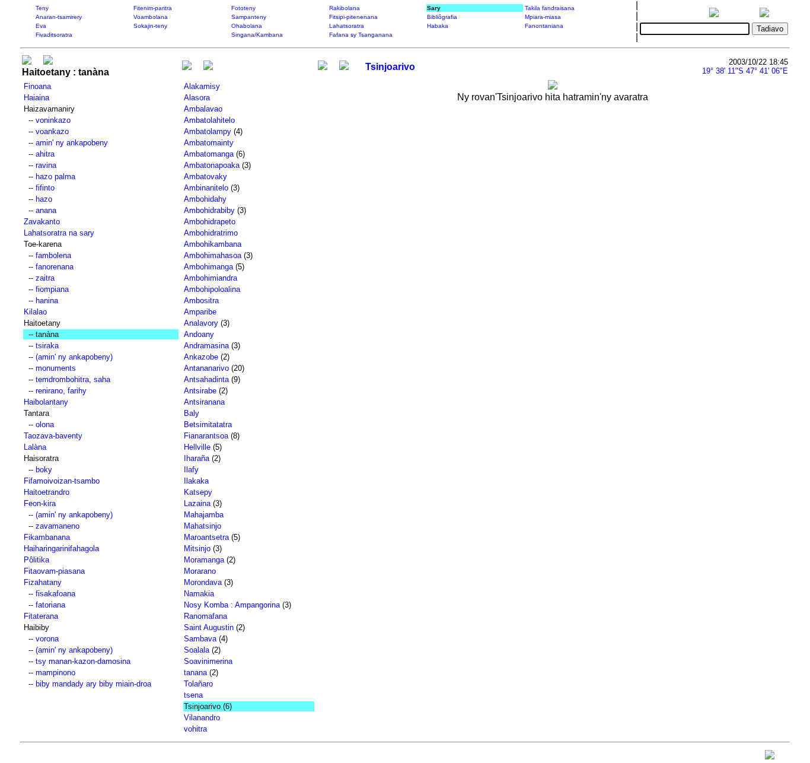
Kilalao (35, 311)
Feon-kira (40, 503)
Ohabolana (246, 26)
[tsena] (187, 67)
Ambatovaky (205, 176)
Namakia (199, 593)
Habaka (437, 26)
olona (45, 424)
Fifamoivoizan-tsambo (62, 480)
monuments (56, 368)
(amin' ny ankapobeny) (74, 356)
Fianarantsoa (206, 435)
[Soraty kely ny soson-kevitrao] (769, 757)
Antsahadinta (206, 379)
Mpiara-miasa (543, 17)
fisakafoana (55, 593)
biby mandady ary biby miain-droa (93, 683)
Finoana (37, 86)
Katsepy (198, 492)
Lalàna (35, 447)
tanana (195, 672)
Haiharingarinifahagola (61, 548)
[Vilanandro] (208, 67)
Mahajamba (204, 514)
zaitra (45, 278)
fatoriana (50, 604)
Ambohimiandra (210, 278)
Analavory (201, 323)
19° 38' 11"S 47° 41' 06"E (745, 70)
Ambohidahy (205, 199)
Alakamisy (202, 86)
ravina (46, 165)
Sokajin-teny (150, 26)
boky (44, 469)
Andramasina (206, 345)
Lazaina (197, 503)
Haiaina (36, 97)
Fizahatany (43, 582)
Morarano (200, 571)
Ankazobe (201, 356)
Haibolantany (46, 402)
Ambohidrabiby (209, 210)
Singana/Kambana (257, 34)
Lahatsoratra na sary (59, 232)
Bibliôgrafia (442, 17)
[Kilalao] (26, 61)
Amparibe (200, 311)
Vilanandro (202, 717)
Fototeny (243, 8)
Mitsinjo (197, 548)
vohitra (195, 728)
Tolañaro (198, 683)
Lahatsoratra (346, 26)
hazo (44, 199)
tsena (193, 695)
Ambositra (201, 300)
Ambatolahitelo (209, 120)
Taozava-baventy (53, 435)
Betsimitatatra (208, 424)
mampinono (55, 672)
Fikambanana (47, 537)
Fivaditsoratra (54, 34)
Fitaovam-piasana (54, 571)
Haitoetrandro (46, 492)
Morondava (203, 582)
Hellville (197, 447)
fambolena (53, 255)
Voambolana (150, 17)
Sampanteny (248, 17)
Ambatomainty (209, 142)
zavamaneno (57, 526)
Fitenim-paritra (152, 8)
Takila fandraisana (550, 8)
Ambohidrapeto (209, 221)
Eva (41, 26)
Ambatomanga (209, 154)
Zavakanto (42, 221)
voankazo (52, 131)
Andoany (199, 334)
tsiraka (47, 345)
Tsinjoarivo (390, 67)
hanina (47, 300)
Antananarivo (206, 368)
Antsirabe (200, 390)
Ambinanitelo (206, 187)
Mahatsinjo (202, 526)
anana (46, 210)
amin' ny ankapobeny (72, 142)
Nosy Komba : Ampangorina (232, 604)
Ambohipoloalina (212, 289)
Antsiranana (204, 402)
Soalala (196, 650)
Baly (191, 413)
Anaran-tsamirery (59, 17)
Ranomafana (205, 616)
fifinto (45, 187)
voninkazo (53, 120)
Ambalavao (203, 108)
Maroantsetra (206, 537)
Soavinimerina (208, 661)
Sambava (200, 638)
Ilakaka (196, 480)
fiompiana (52, 289)
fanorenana (55, 266)
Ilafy (191, 469)
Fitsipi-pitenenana (353, 17)
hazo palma (55, 176)
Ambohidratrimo (211, 232)
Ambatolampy (207, 131)
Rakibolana (344, 8)
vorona (47, 638)
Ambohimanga (208, 266)
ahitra (45, 154)
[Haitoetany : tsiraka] (48, 61)
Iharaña (196, 458)
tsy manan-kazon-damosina (83, 661)
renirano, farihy (61, 390)
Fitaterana (41, 616)
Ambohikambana (212, 244)
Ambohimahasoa (212, 255)
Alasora (197, 97)
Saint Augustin (209, 627)
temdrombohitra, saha (73, 379)
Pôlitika (36, 559)
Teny (42, 8)
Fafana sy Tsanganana (361, 34)
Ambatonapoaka (212, 165)
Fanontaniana (544, 26)
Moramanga (204, 559)
